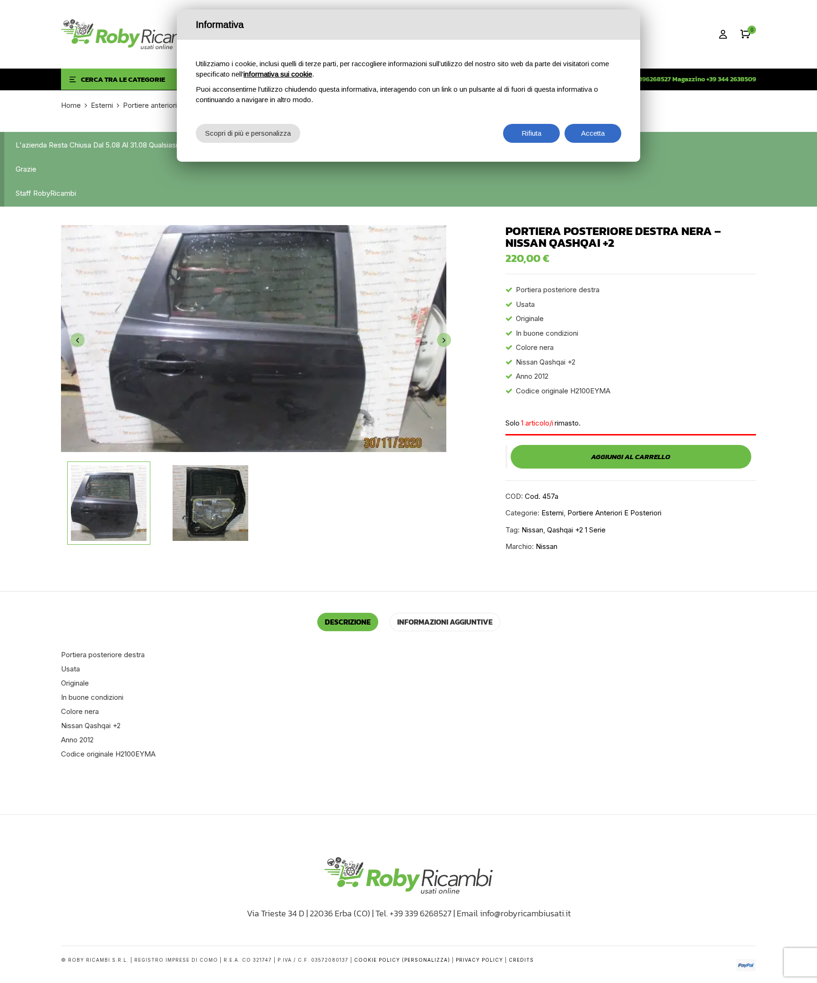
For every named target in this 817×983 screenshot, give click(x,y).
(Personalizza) (426, 960)
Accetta (593, 133)
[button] (745, 34)
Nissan (532, 529)
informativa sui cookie (277, 74)
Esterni (102, 105)
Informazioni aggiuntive (445, 621)
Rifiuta (531, 133)
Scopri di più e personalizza (248, 133)
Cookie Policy (377, 960)
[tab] (347, 622)
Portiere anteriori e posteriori (169, 105)
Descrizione (348, 621)
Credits (521, 960)
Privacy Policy (479, 960)
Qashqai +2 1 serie (576, 529)
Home (71, 105)
